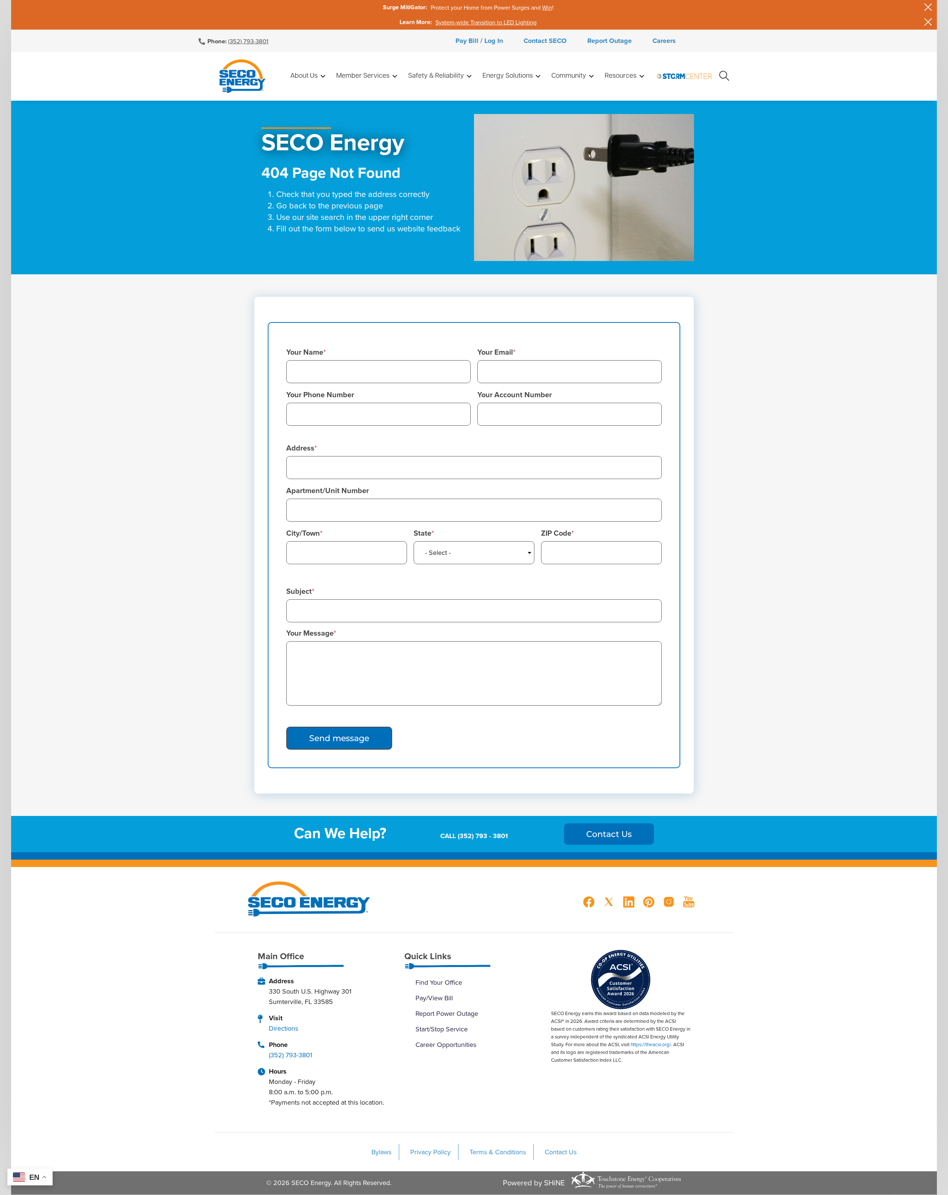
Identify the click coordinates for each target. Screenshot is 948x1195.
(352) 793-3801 (248, 41)
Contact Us (561, 1151)
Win (547, 7)
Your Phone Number (320, 394)
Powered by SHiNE (534, 1182)
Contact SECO (545, 41)
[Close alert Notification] (928, 7)
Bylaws (381, 1151)
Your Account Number (514, 394)
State (422, 533)
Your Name (304, 352)
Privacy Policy (430, 1151)
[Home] (242, 76)
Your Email (495, 352)
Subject (299, 591)
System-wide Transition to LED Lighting (486, 22)
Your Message (310, 633)
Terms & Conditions (498, 1151)
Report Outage (609, 41)
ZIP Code (556, 533)
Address (300, 447)
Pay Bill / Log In (479, 41)
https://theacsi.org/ (651, 1044)
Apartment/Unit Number (327, 490)
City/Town (303, 533)
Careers (664, 41)
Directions (283, 1028)
